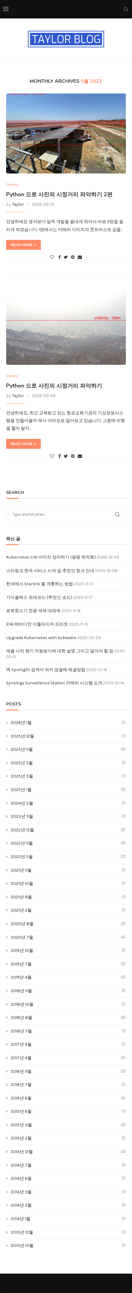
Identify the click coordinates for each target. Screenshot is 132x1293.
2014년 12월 (22, 1151)
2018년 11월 (21, 990)
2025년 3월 (22, 776)
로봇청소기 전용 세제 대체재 (33, 610)
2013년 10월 (22, 1245)
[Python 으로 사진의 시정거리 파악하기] (66, 325)
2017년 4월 (21, 1057)
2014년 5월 (21, 1192)
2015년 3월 (21, 1125)
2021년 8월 (21, 897)
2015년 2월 (21, 1138)
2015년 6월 (21, 1111)
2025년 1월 (21, 789)
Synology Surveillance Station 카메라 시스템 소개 (54, 683)
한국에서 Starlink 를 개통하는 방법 (39, 584)
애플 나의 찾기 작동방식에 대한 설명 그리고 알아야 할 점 (59, 651)
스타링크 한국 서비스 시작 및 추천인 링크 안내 (50, 570)
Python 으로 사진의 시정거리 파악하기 (54, 385)
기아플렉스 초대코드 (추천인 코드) (39, 597)
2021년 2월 (21, 910)
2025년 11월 (22, 749)
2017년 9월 (21, 1044)
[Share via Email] (80, 257)
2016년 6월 (21, 1098)
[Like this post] (52, 257)
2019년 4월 (21, 977)
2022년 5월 (22, 856)
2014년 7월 (21, 1165)
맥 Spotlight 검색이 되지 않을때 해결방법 (45, 669)
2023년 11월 (22, 816)
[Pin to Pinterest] (73, 257)
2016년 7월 (21, 1084)
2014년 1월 (20, 1218)
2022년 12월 (22, 830)
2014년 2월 (21, 1205)
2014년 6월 (21, 1178)
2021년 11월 (21, 870)
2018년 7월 (21, 1031)
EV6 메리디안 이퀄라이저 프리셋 (37, 624)
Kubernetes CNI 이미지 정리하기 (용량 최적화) (51, 557)
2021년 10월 (22, 883)
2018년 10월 (22, 1004)
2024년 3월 (22, 803)
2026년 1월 (21, 722)
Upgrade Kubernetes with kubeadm (41, 637)
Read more (22, 244)
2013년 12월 (22, 1232)
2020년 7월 (22, 937)
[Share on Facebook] (59, 257)
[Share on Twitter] (66, 257)
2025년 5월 (22, 763)
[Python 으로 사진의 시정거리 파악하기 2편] (66, 133)
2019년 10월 (22, 950)
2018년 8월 (21, 1017)
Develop (12, 185)
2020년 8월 (22, 923)
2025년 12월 (22, 736)
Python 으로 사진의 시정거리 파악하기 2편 (59, 194)
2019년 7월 (21, 964)
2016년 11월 (21, 1071)
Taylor (18, 204)
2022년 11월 (22, 843)
